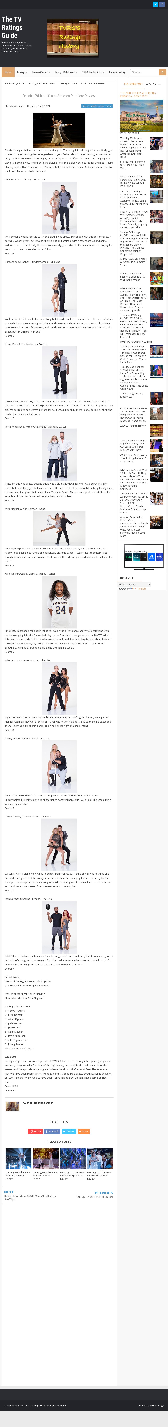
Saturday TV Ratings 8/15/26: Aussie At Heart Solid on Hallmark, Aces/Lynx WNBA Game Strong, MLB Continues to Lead (134, 199)
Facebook (53, 1131)
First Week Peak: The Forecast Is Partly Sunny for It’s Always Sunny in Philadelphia (133, 181)
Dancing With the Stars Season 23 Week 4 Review (45, 1175)
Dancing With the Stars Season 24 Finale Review (18, 1175)
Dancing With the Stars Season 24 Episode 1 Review (72, 1175)
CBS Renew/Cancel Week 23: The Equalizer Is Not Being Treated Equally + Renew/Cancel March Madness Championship (133, 414)
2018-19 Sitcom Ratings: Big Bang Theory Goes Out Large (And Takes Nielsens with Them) (133, 445)
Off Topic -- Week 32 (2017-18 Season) (95, 1197)
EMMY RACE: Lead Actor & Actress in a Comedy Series (133, 262)
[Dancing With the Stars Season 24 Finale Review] (18, 1158)
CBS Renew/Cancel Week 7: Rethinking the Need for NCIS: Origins (134, 458)
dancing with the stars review (97, 105)
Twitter (70, 1131)
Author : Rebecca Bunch (38, 1102)
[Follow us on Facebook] (162, 4)
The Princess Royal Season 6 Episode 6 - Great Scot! (138, 95)
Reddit (37, 1131)
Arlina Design (157, 1405)
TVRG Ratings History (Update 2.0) (131, 395)
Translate (141, 588)
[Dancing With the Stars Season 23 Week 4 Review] (45, 1158)
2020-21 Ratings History (133, 425)
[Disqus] (59, 1254)
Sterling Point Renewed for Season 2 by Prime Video (132, 164)
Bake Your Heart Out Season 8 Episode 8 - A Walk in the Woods (132, 276)
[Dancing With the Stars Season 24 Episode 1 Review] (72, 1158)
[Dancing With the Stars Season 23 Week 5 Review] (99, 1158)
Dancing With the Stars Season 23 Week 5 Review (99, 1175)
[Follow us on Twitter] (155, 4)
